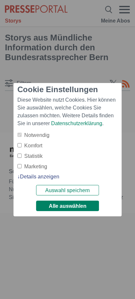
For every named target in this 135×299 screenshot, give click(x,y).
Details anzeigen (39, 176)
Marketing (35, 166)
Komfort (33, 145)
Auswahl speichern (67, 190)
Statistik (33, 156)
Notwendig (36, 135)
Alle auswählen (68, 206)
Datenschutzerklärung (76, 123)
